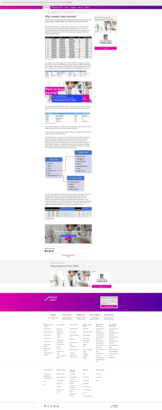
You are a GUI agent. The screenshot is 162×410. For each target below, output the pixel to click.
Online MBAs (85, 328)
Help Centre (98, 377)
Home (46, 12)
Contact (98, 380)
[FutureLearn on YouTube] (54, 406)
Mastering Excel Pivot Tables (69, 12)
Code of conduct (86, 386)
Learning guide (60, 380)
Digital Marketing (73, 328)
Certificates (59, 383)
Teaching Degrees (87, 335)
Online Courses (47, 328)
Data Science (72, 339)
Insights (73, 7)
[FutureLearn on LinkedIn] (57, 406)
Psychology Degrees (87, 332)
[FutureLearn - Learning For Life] (114, 406)
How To (80, 7)
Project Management (74, 349)
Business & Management (53, 12)
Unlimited (59, 386)
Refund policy (86, 380)
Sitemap (84, 393)
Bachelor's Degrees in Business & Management (113, 355)
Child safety (98, 374)
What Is (87, 7)
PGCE (84, 346)
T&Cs (84, 374)
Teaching (59, 337)
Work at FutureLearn (48, 378)
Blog (45, 384)
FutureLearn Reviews (61, 377)
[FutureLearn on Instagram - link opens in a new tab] (48, 406)
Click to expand (49, 218)
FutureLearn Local (57, 7)
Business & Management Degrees (85, 356)
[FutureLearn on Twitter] (51, 406)
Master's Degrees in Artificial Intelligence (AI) (100, 359)
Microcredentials (47, 335)
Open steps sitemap (87, 396)
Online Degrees (47, 341)
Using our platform (61, 374)
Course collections (74, 357)
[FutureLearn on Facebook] (45, 406)
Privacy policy (86, 377)
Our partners (72, 374)
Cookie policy (86, 383)
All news (46, 7)
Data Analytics (73, 332)
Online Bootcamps (48, 338)
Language (59, 348)
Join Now (105, 48)
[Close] (160, 2)
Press (66, 7)
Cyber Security (73, 346)
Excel (61, 12)
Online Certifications (48, 332)
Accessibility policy (87, 389)
